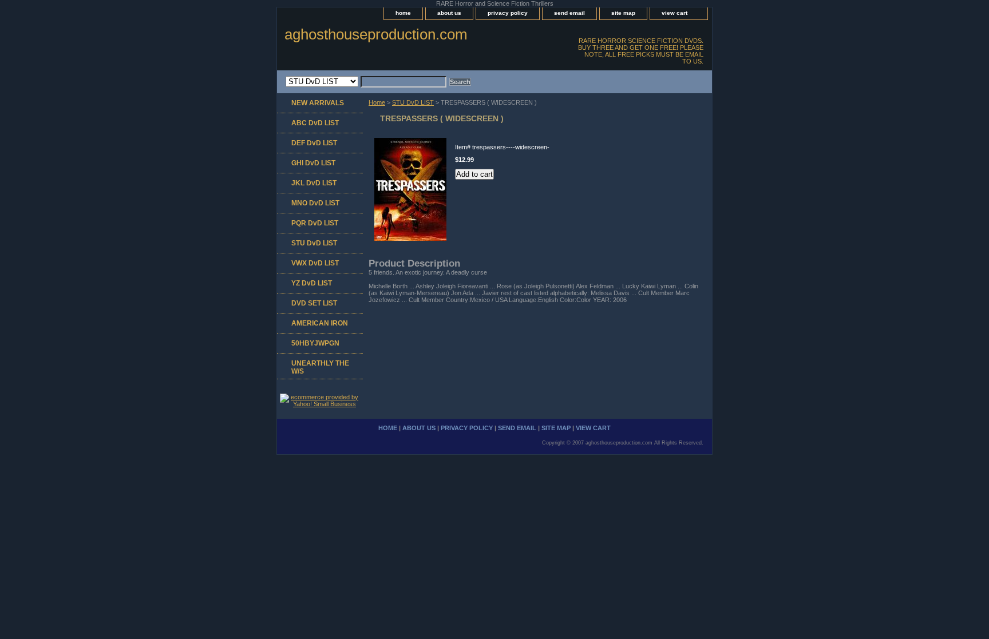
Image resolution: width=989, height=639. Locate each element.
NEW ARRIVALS (317, 103)
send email (569, 13)
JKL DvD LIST (314, 183)
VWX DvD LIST (315, 263)
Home (377, 102)
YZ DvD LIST (311, 283)
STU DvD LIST (413, 102)
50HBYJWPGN (315, 343)
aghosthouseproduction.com (376, 34)
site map (623, 13)
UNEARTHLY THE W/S (320, 367)
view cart (674, 13)
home (403, 13)
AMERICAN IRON (319, 323)
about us (449, 13)
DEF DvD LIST (314, 143)
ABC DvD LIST (315, 123)
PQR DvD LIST (314, 223)
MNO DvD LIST (315, 203)
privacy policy (508, 13)
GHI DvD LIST (313, 163)
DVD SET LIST (314, 303)
